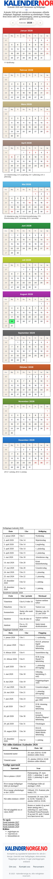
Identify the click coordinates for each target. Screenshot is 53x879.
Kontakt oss (24, 866)
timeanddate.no (13, 836)
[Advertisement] (26, 501)
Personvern (38, 866)
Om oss (12, 866)
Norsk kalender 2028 (11, 824)
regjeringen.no (13, 831)
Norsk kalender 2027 (11, 822)
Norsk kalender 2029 (11, 827)
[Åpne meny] (26, 9)
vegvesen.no (12, 834)
